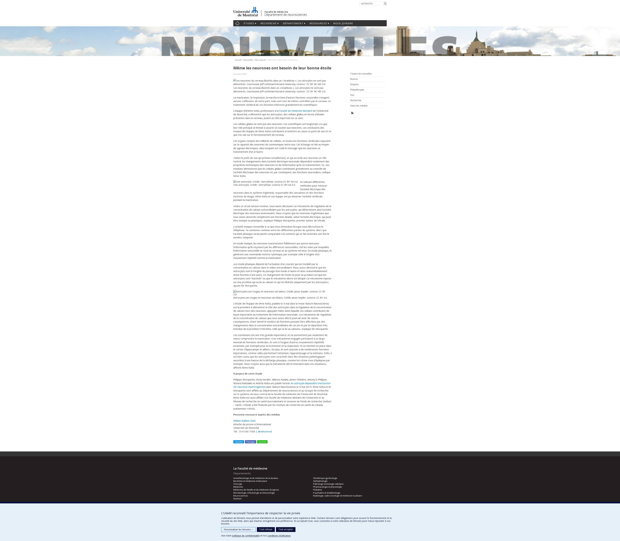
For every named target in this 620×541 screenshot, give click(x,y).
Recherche (268, 23)
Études (249, 23)
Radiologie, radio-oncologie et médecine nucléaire (337, 495)
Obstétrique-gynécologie (325, 478)
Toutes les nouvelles (361, 73)
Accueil (237, 23)
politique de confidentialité (246, 535)
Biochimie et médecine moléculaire (250, 481)
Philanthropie (357, 89)
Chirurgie (237, 483)
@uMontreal (265, 431)
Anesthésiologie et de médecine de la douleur (255, 478)
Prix (352, 95)
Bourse (354, 79)
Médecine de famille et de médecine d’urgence (256, 489)
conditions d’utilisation (279, 535)
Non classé (260, 59)
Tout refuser (265, 529)
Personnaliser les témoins (238, 529)
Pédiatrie (317, 489)
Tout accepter (285, 529)
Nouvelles (248, 59)
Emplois (354, 84)
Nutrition (237, 498)
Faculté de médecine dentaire (295, 110)
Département (293, 23)
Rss (352, 113)
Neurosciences (240, 495)
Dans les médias (359, 105)
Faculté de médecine (276, 11)
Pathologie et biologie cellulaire (328, 483)
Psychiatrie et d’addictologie (326, 492)
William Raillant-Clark (244, 420)
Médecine (238, 486)
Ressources (318, 23)
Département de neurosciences (285, 14)
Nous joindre (343, 23)
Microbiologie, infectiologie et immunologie (254, 492)
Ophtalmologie (320, 481)
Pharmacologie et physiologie (327, 486)
